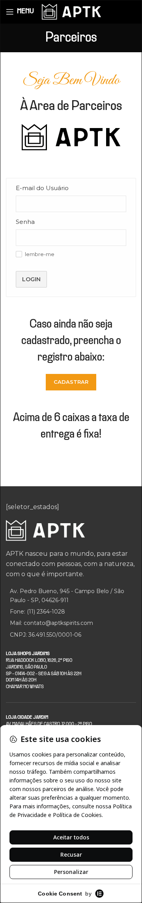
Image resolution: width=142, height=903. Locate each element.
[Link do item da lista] (71, 611)
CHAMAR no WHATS (25, 687)
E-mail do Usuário (42, 188)
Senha (25, 221)
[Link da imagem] (45, 530)
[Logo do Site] (71, 11)
